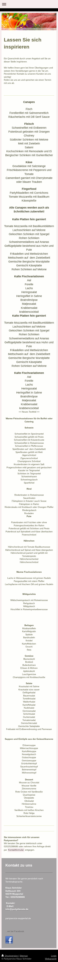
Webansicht (50, 958)
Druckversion (11, 956)
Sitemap (24, 956)
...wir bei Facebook (14, 931)
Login (53, 956)
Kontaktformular (16, 850)
